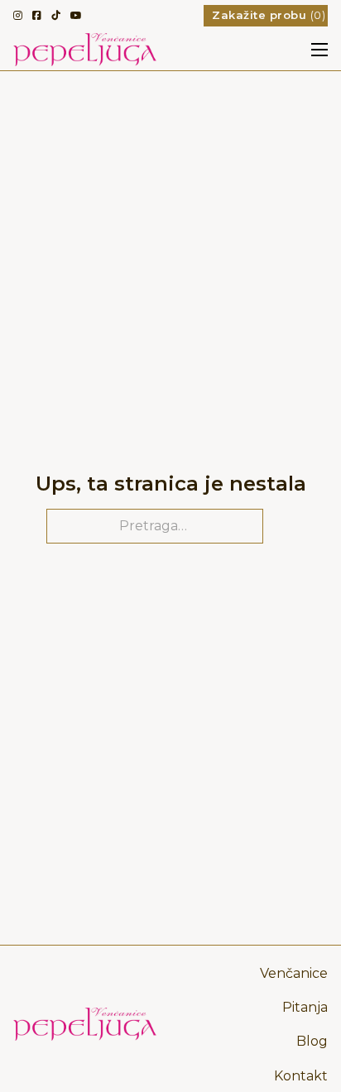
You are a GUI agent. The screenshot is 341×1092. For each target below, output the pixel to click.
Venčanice (294, 973)
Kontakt (301, 1076)
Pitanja (305, 1007)
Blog (312, 1041)
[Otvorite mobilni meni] (319, 49)
